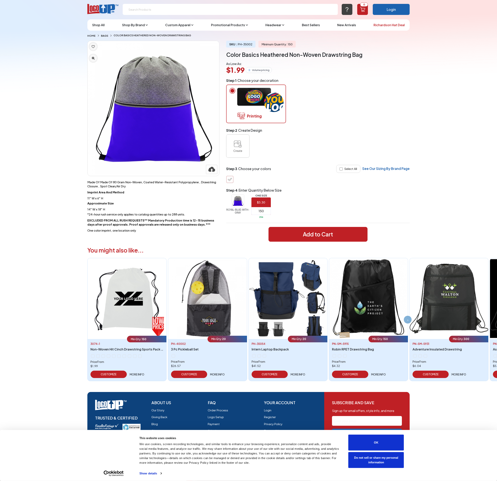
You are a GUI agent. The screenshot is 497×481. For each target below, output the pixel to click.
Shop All (98, 25)
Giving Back (159, 417)
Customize (108, 374)
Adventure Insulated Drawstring (437, 349)
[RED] (124, 356)
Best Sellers (311, 25)
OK (376, 442)
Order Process (218, 410)
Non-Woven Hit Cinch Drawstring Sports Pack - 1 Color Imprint (137, 349)
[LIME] (98, 356)
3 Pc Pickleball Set (185, 349)
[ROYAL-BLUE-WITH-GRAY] (229, 179)
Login (391, 9)
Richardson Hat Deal (389, 25)
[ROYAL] (129, 356)
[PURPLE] (119, 356)
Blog (154, 424)
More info (137, 374)
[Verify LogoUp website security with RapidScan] (132, 427)
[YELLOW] (134, 356)
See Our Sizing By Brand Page (386, 168)
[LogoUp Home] (103, 9)
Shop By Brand (133, 25)
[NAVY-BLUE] (108, 356)
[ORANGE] (114, 356)
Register (270, 417)
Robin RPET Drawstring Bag (353, 349)
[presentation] (408, 320)
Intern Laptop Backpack (270, 349)
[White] (140, 356)
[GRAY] (259, 356)
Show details (148, 473)
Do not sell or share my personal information (376, 460)
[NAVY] (339, 356)
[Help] (347, 9)
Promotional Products (228, 25)
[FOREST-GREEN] (93, 356)
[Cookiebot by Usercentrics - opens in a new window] (114, 473)
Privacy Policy (273, 424)
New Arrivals (346, 25)
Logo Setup (216, 417)
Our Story (157, 410)
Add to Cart (318, 234)
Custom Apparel (177, 25)
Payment (214, 424)
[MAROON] (103, 356)
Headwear (273, 25)
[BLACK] (173, 356)
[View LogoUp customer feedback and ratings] (107, 426)
